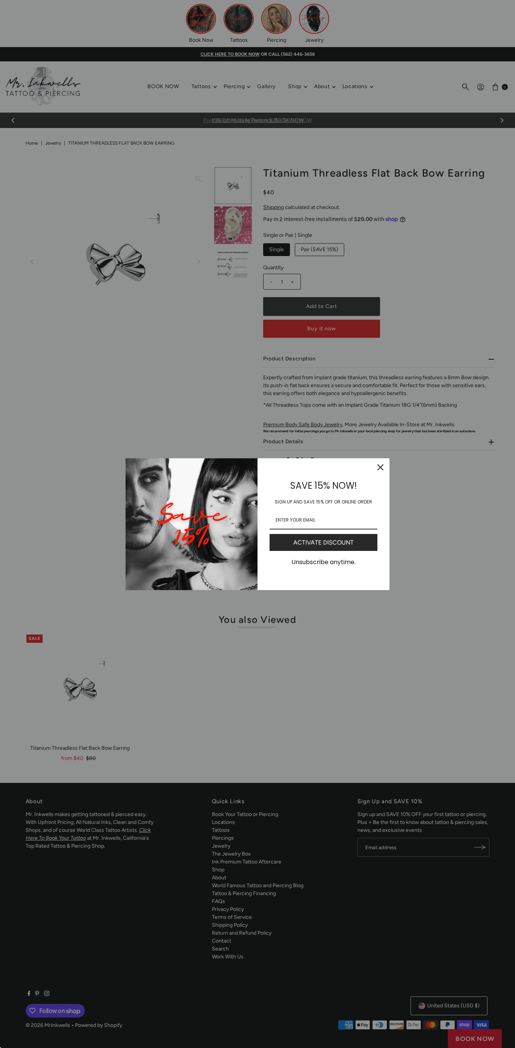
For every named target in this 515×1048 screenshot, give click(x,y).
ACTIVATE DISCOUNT (323, 542)
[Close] (380, 467)
